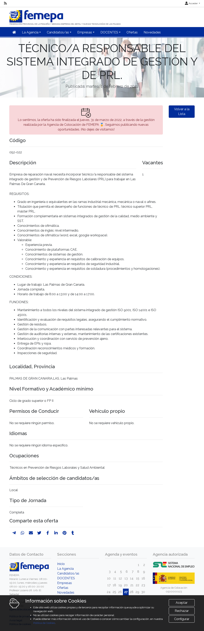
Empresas (64, 583)
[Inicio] (65, 16)
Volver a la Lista (181, 111)
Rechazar (182, 611)
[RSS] (5, 3)
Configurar (181, 619)
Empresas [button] (84, 32)
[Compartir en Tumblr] (73, 533)
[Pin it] (64, 533)
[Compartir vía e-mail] (31, 533)
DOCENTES (66, 578)
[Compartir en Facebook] (47, 533)
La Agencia (65, 569)
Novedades (152, 32)
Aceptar (181, 603)
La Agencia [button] (30, 32)
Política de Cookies (44, 622)
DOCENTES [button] (109, 32)
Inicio (61, 564)
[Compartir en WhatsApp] (22, 533)
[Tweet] (39, 533)
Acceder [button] (193, 3)
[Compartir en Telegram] (14, 533)
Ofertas (132, 32)
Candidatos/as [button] (58, 32)
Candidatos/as (68, 573)
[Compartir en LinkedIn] (56, 533)
